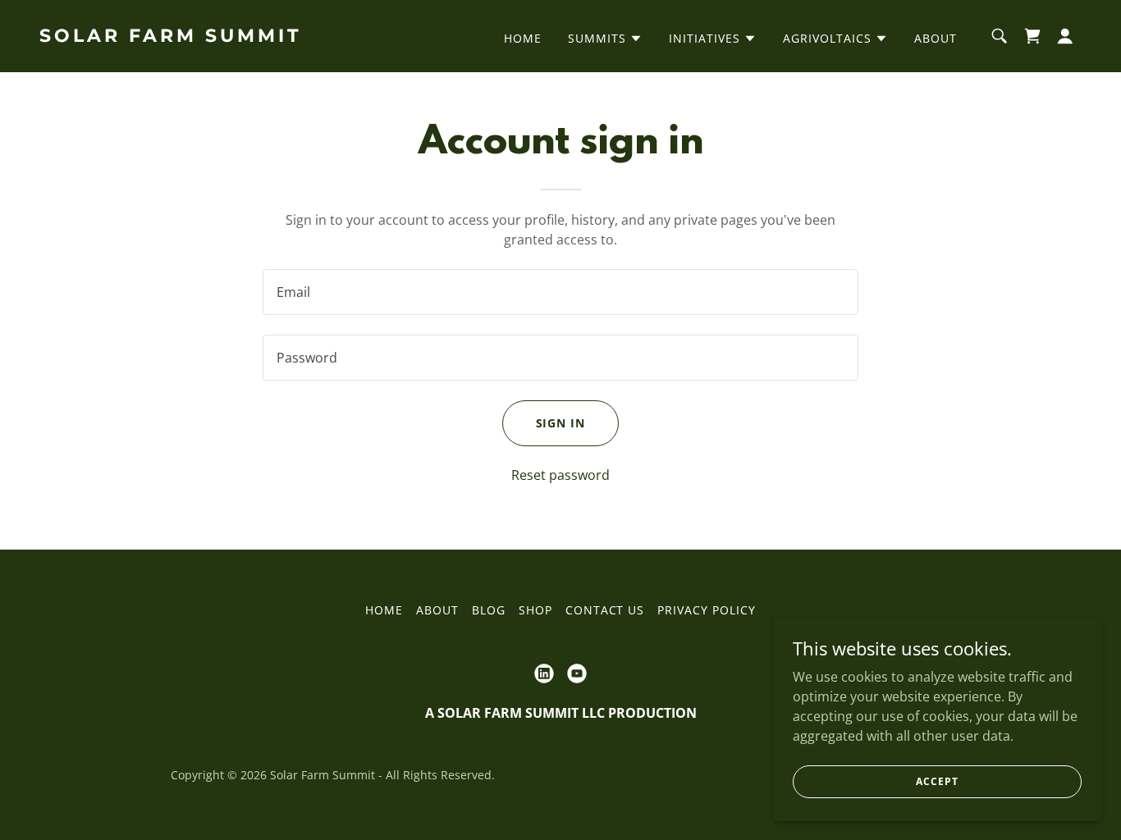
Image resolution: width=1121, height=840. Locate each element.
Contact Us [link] (605, 610)
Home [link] (523, 38)
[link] (185, 37)
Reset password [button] (560, 475)
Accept (937, 781)
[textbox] (560, 292)
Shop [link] (535, 610)
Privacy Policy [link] (706, 610)
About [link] (935, 38)
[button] (605, 38)
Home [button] (384, 610)
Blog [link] (489, 610)
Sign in (561, 423)
